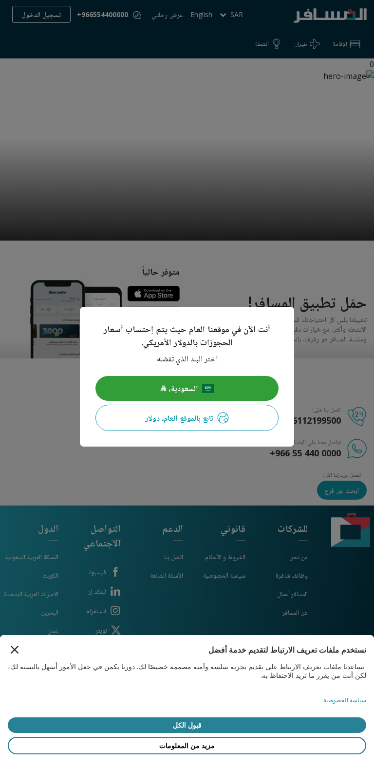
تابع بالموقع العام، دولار (179, 417)
